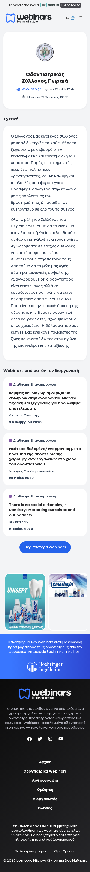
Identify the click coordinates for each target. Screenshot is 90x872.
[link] (23, 602)
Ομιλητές (45, 790)
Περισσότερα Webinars (45, 547)
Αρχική (45, 762)
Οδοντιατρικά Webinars (45, 771)
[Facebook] (29, 740)
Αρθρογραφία (45, 780)
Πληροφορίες (70, 5)
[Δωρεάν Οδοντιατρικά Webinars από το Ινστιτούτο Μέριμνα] (45, 691)
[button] (70, 18)
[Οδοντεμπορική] (23, 576)
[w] (28, 18)
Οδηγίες (45, 808)
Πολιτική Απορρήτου (31, 851)
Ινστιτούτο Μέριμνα (31, 860)
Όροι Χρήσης (64, 851)
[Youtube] (60, 740)
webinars (31, 723)
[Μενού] (82, 18)
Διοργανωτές (45, 799)
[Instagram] (50, 740)
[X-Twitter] (40, 740)
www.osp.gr (31, 89)
